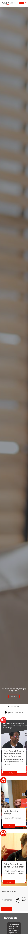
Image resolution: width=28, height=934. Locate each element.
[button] (3, 712)
